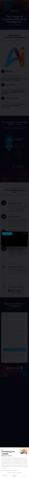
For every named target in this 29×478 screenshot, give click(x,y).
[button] (14, 239)
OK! (24, 475)
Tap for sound (8, 233)
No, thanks (5, 475)
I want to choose (14, 476)
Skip (24, 233)
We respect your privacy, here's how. (9, 470)
